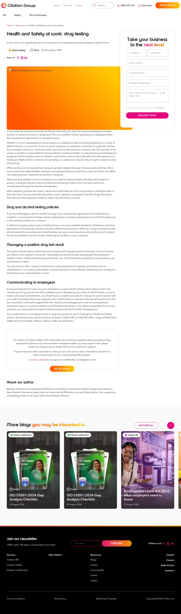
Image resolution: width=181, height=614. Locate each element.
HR (4, 15)
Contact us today (37, 359)
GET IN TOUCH (168, 5)
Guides (94, 565)
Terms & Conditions (16, 598)
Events (93, 575)
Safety (17, 15)
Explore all (146, 425)
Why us (57, 5)
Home (9, 25)
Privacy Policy (158, 108)
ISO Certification (38, 15)
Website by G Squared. (106, 598)
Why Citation (55, 555)
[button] (162, 425)
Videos (94, 580)
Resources (67, 5)
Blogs (93, 559)
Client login (146, 5)
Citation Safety (14, 565)
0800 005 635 (128, 5)
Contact (79, 5)
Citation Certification (17, 570)
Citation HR (13, 559)
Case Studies (97, 570)
